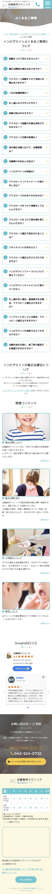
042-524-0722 (27, 753)
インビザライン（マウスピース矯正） (17, 390)
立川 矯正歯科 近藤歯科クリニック (32, 888)
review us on (20, 668)
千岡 (18, 677)
